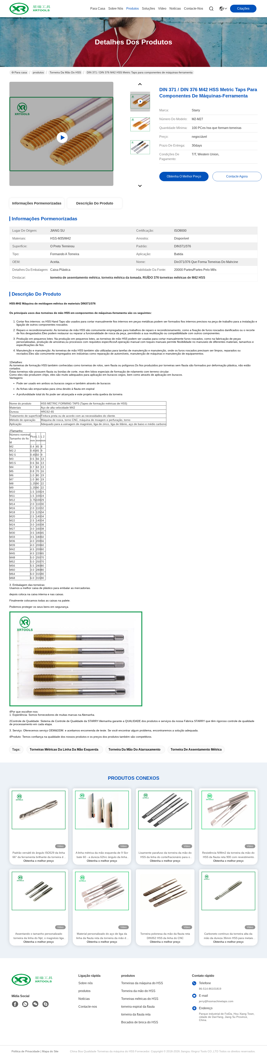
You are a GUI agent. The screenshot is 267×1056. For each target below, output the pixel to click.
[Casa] (33, 984)
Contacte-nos (193, 8)
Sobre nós (115, 8)
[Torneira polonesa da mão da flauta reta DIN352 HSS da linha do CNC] (165, 900)
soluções (148, 8)
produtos (132, 8)
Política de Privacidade (26, 1051)
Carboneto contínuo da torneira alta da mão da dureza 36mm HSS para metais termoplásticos (228, 936)
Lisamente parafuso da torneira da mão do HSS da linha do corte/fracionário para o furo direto (165, 855)
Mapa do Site (50, 1051)
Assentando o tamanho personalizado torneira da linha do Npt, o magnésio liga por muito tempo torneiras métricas (38, 936)
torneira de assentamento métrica (196, 749)
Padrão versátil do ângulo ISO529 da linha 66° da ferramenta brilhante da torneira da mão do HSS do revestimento (39, 855)
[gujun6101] (45, 1004)
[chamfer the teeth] (61, 133)
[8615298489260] (25, 1004)
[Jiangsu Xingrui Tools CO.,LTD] (30, 8)
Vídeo (162, 8)
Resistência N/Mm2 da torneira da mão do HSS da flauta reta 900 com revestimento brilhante (228, 855)
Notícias (175, 8)
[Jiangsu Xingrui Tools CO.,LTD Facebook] (15, 1004)
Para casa (97, 8)
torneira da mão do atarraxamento (134, 749)
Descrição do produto (94, 203)
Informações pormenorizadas (36, 203)
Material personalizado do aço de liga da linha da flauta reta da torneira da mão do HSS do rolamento (102, 936)
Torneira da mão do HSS (65, 72)
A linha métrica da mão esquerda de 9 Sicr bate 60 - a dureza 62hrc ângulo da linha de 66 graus (102, 855)
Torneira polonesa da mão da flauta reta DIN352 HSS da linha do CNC (165, 936)
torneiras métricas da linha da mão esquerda (64, 749)
